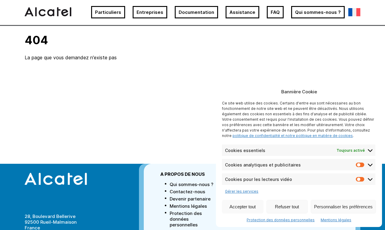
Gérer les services (241, 191)
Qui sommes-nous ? (318, 12)
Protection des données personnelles (281, 220)
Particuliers (108, 12)
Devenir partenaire (190, 199)
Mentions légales (336, 220)
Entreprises (150, 12)
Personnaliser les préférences (343, 206)
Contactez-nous (187, 191)
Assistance (242, 12)
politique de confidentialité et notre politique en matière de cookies (293, 135)
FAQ (275, 12)
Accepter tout (242, 206)
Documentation (196, 12)
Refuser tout (287, 206)
